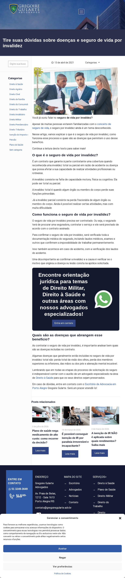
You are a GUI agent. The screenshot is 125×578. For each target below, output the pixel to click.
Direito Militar (105, 496)
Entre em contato (64, 323)
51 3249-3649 (21, 496)
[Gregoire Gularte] (24, 9)
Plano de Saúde (107, 489)
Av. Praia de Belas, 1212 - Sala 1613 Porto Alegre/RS (45, 497)
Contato (73, 502)
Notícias (73, 496)
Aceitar (62, 548)
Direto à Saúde (106, 483)
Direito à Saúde (44, 377)
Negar (62, 557)
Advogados (75, 489)
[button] (120, 518)
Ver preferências (62, 566)
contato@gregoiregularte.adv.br (53, 507)
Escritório (74, 483)
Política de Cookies (62, 573)
